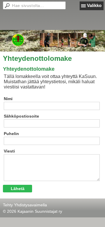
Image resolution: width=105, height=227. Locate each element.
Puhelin (11, 133)
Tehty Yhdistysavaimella (25, 205)
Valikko (94, 5)
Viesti (9, 151)
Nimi (8, 98)
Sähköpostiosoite (21, 116)
